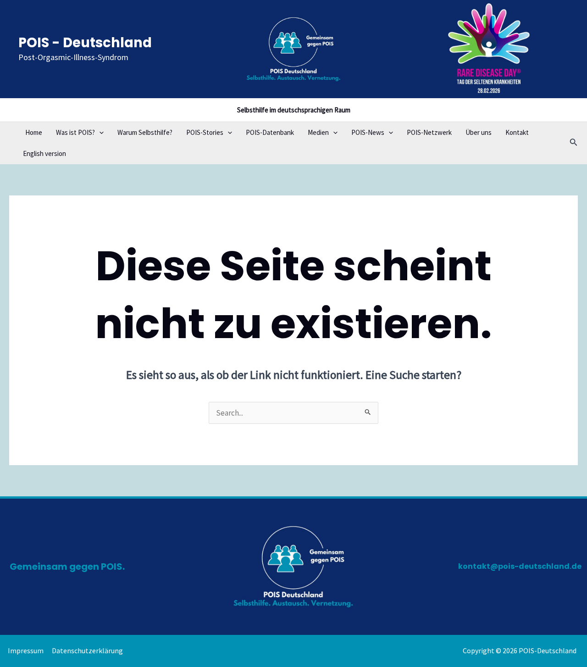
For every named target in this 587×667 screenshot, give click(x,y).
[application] (99, 132)
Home (33, 132)
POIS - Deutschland (85, 42)
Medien (318, 132)
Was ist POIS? (75, 132)
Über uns (478, 132)
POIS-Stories (204, 132)
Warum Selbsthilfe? (144, 132)
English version (44, 153)
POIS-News (367, 132)
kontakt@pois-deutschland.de (519, 566)
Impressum (26, 650)
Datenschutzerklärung (87, 650)
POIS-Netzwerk (429, 132)
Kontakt (517, 132)
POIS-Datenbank (270, 132)
